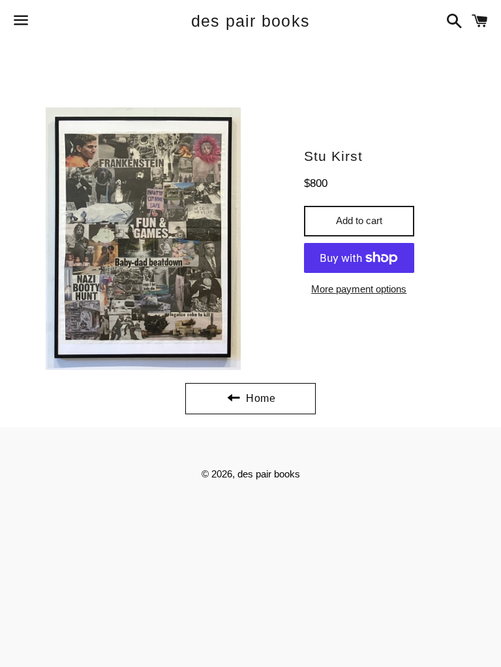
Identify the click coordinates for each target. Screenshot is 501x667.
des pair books (251, 21)
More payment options (358, 288)
